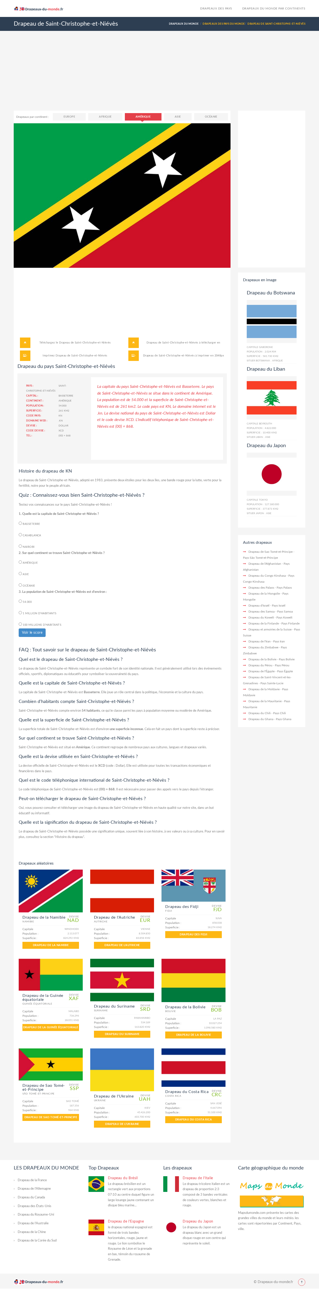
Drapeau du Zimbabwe (263, 647)
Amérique (143, 116)
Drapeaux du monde (184, 24)
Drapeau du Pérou (260, 665)
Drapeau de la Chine (32, 1232)
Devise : (31, 425)
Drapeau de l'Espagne (126, 1221)
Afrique (105, 116)
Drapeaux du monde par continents (273, 8)
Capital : (32, 396)
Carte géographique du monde (271, 1168)
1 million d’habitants (39, 613)
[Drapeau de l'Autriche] (122, 891)
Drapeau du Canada (31, 1197)
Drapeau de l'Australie (33, 1223)
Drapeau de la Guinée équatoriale (50, 1027)
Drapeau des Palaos (261, 587)
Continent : (34, 401)
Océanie (211, 116)
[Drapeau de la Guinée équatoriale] (51, 975)
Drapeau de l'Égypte (261, 671)
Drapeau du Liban (266, 369)
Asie (178, 116)
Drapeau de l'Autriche (122, 945)
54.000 (27, 602)
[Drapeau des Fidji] (193, 885)
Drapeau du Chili (259, 713)
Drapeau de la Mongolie (264, 593)
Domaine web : (36, 420)
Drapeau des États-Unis (34, 1206)
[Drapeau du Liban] (272, 397)
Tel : (29, 435)
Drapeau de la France (32, 1180)
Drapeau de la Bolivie (193, 1034)
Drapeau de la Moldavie (264, 689)
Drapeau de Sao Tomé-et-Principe (50, 1117)
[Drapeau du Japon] (272, 473)
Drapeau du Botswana (271, 292)
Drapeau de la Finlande (263, 623)
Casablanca (31, 535)
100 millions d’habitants (41, 624)
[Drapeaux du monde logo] (41, 7)
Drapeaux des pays (216, 8)
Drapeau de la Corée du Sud (37, 1240)
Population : (35, 406)
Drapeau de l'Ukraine (122, 1124)
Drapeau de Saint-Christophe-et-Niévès (85, 342)
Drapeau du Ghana (260, 719)
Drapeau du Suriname (122, 1034)
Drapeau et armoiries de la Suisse (270, 629)
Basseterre (31, 524)
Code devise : (35, 430)
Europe (69, 116)
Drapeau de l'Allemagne (34, 1188)
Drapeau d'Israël (258, 605)
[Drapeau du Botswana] (272, 321)
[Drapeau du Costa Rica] (193, 1067)
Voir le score (32, 632)
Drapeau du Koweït (261, 617)
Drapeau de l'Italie (198, 1178)
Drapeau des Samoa (261, 611)
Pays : (29, 386)
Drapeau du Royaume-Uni (36, 1214)
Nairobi (28, 547)
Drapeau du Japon (266, 445)
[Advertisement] (159, 76)
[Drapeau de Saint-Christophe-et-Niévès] (122, 195)
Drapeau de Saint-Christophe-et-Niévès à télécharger (181, 342)
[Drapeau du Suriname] (122, 980)
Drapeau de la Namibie (51, 945)
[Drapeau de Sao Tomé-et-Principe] (51, 1064)
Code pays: (33, 415)
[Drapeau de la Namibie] (51, 891)
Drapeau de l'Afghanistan (264, 563)
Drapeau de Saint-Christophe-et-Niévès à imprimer (176, 355)
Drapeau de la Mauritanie (265, 701)
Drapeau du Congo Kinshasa (267, 575)
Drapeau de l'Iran (259, 641)
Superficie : (34, 411)
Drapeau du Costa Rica (193, 1119)
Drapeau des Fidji (193, 934)
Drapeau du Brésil (123, 1178)
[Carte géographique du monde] (271, 1192)
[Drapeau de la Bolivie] (193, 980)
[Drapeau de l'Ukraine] (122, 1069)
